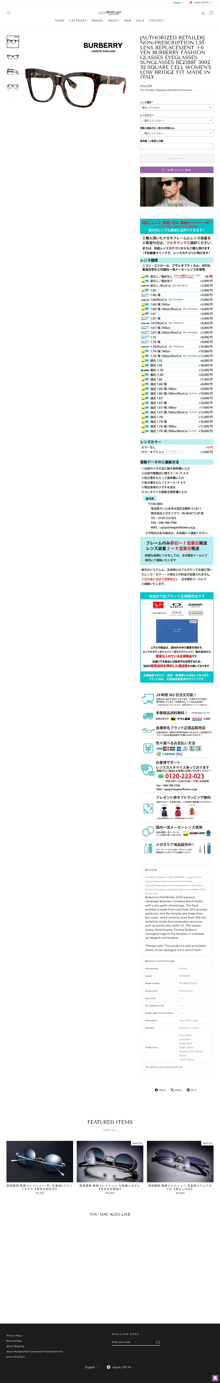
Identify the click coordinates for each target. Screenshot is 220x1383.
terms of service (15, 1356)
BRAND (97, 20)
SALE (140, 20)
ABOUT (113, 20)
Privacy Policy (14, 1335)
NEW (128, 20)
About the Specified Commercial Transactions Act (34, 1351)
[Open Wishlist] (215, 1378)
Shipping (161, 89)
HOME (60, 20)
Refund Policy (14, 1340)
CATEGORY (78, 20)
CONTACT (157, 20)
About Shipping (15, 1346)
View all (110, 1130)
